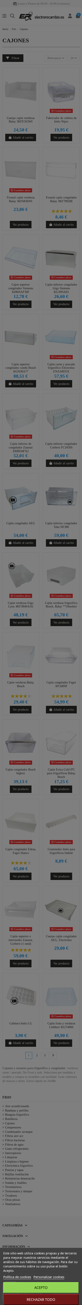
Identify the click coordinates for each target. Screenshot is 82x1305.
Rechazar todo (41, 1299)
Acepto (41, 1287)
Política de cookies (17, 1277)
